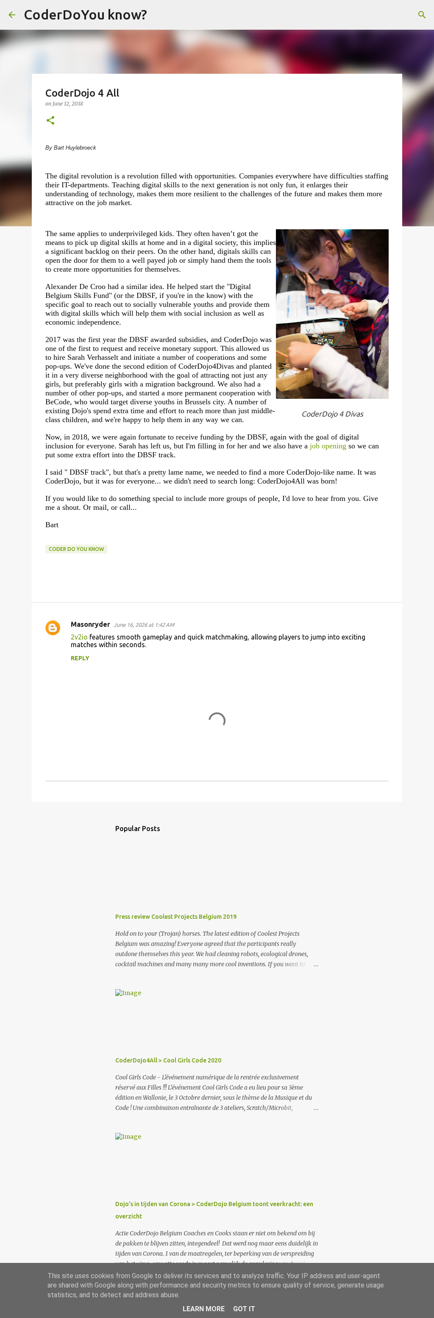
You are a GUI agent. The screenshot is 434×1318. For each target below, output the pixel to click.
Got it (244, 1309)
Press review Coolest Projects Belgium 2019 (175, 916)
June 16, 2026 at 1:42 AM (144, 625)
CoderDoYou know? (85, 14)
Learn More (204, 1309)
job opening (328, 446)
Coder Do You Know (76, 549)
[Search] (159, 15)
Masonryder (90, 624)
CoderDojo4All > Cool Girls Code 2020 (168, 1060)
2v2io (79, 637)
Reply (80, 658)
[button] (50, 121)
